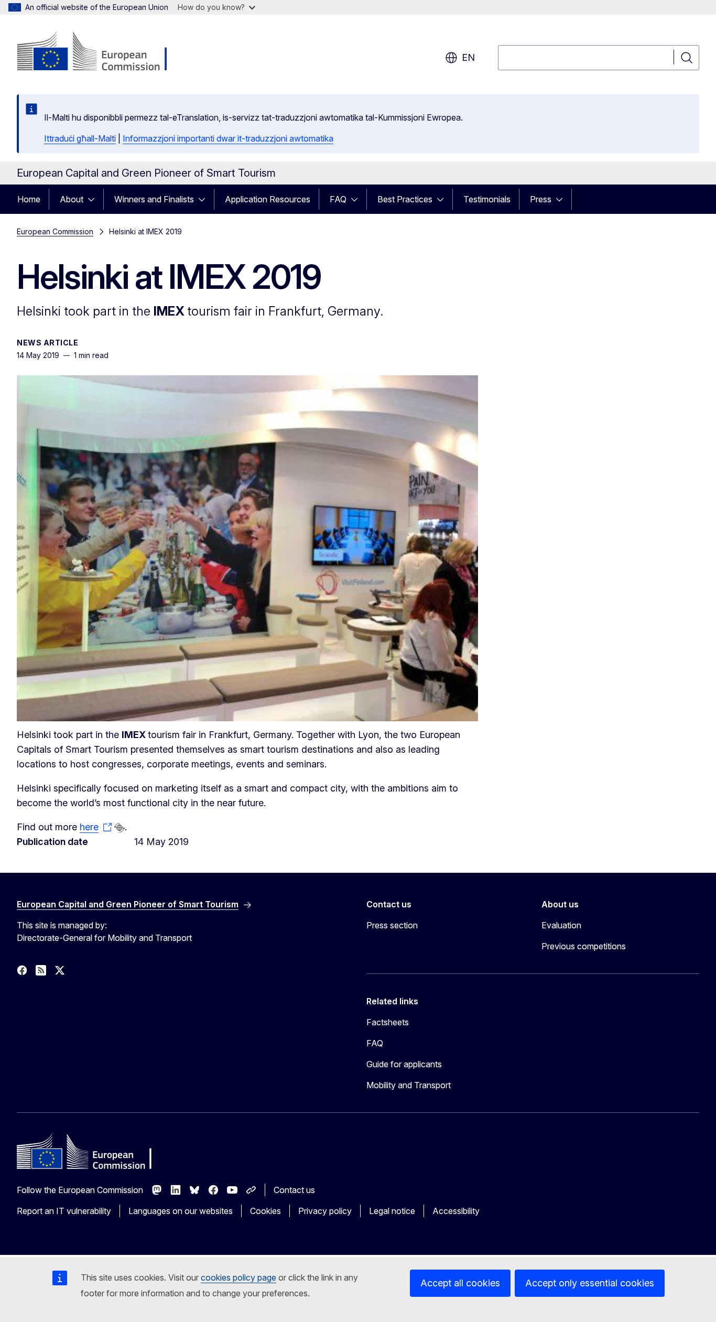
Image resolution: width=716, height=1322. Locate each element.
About (71, 199)
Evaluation (561, 925)
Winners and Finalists (154, 199)
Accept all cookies (460, 1282)
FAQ (338, 199)
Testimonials (487, 199)
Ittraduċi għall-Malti (80, 138)
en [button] (468, 57)
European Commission (55, 231)
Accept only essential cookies (589, 1282)
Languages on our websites (180, 1211)
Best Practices (404, 199)
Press (540, 199)
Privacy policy (325, 1211)
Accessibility (456, 1211)
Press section (392, 925)
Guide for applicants (404, 1064)
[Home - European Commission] (101, 52)
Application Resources (267, 199)
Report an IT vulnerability (64, 1211)
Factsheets (387, 1022)
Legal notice (392, 1211)
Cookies (265, 1211)
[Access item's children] (94, 199)
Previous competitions (583, 946)
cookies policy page (238, 1277)
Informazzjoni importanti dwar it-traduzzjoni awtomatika (228, 138)
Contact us (294, 1190)
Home (28, 199)
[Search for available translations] (119, 827)
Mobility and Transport (408, 1085)
